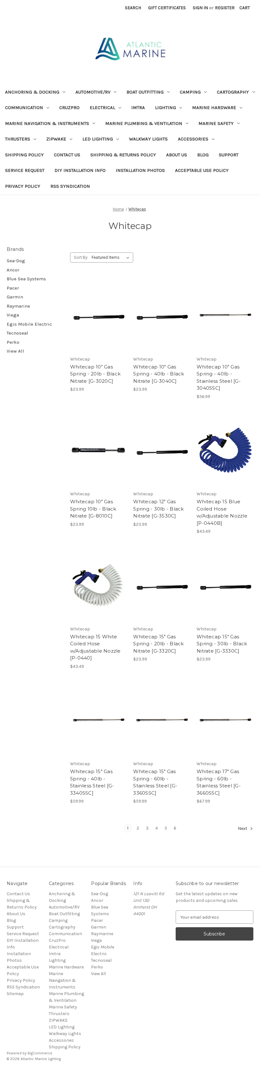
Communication (24, 107)
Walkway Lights (148, 139)
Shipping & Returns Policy (123, 155)
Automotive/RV (92, 92)
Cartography (233, 92)
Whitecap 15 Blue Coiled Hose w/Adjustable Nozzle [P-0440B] (222, 512)
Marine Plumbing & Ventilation (143, 123)
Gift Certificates (167, 7)
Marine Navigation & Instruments (47, 123)
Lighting (165, 107)
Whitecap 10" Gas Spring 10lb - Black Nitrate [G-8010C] (93, 508)
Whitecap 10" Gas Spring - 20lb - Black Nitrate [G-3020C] (95, 374)
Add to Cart (98, 326)
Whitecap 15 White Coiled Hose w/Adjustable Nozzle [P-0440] (95, 647)
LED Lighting (97, 139)
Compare (96, 315)
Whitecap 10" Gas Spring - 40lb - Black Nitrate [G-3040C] (158, 374)
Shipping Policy (24, 155)
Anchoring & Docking (32, 92)
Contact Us (67, 155)
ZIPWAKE (56, 139)
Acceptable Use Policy (202, 170)
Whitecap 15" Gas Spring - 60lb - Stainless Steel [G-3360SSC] (155, 782)
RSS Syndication (70, 186)
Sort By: (81, 257)
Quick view (97, 303)
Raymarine (18, 306)
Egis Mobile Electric (29, 324)
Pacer (13, 288)
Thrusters (17, 139)
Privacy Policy (22, 186)
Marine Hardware (214, 107)
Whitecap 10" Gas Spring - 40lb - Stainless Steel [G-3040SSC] (219, 377)
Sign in (200, 7)
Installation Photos (140, 170)
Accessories (193, 139)
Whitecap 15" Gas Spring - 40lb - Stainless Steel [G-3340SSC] (92, 782)
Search (133, 7)
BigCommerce (40, 1053)
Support (228, 155)
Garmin (15, 297)
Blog (203, 155)
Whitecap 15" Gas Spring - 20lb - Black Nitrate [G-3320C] (158, 644)
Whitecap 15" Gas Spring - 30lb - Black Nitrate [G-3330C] (222, 644)
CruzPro (69, 107)
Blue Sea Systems (26, 279)
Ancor (13, 270)
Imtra (138, 107)
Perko (13, 342)
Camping (190, 92)
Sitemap (15, 993)
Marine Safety (216, 123)
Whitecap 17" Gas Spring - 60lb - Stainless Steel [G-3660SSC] (219, 782)
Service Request (24, 170)
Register (225, 7)
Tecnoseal (17, 333)
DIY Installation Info (80, 170)
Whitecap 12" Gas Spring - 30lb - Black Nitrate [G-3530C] (158, 508)
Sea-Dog (16, 261)
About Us (176, 155)
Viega (13, 315)
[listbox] (112, 257)
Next (243, 828)
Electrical (102, 107)
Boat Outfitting (145, 92)
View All (15, 351)
